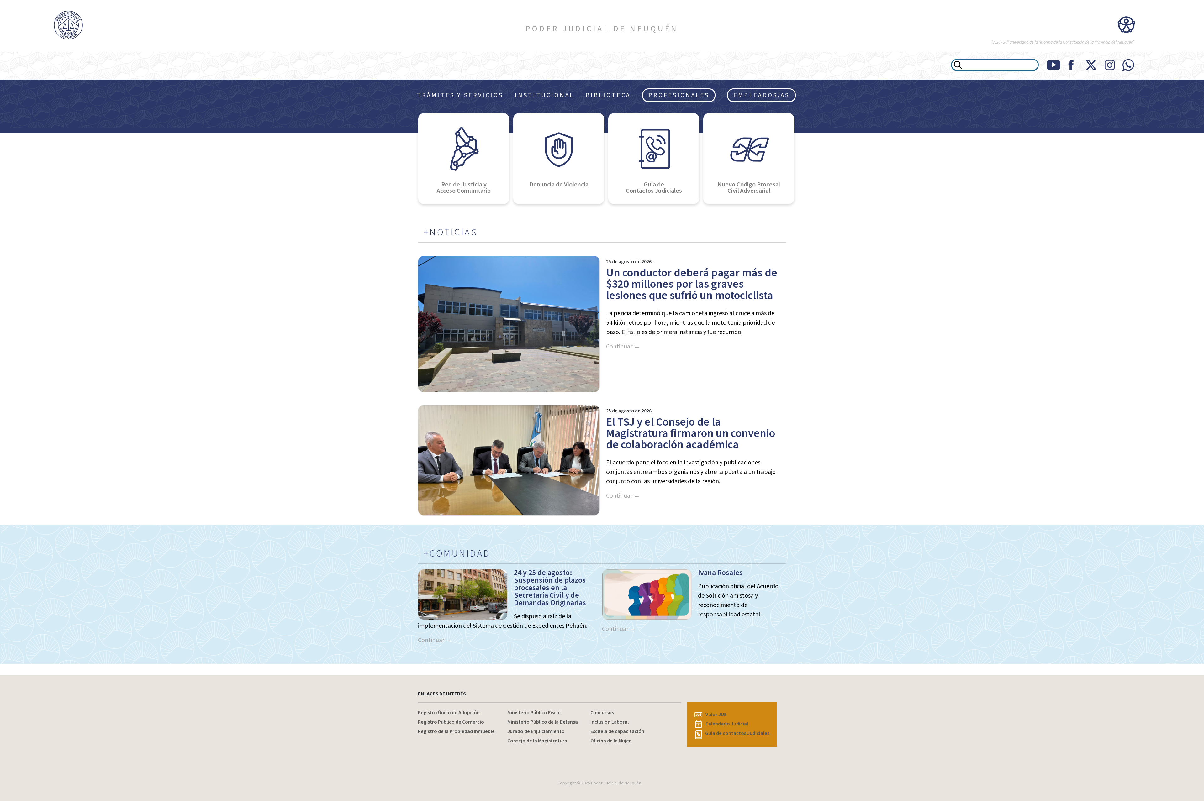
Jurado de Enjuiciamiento (536, 731)
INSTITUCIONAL (544, 95)
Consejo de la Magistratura (537, 740)
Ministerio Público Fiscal (534, 712)
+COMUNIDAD (457, 553)
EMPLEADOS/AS (761, 95)
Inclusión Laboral (609, 722)
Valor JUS (716, 714)
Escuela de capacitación (617, 731)
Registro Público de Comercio (451, 722)
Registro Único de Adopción (449, 712)
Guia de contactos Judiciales (737, 733)
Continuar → (623, 346)
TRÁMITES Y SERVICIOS (460, 95)
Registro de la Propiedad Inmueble (456, 731)
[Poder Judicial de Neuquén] (100, 25)
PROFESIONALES (678, 95)
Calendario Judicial (726, 723)
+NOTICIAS (451, 232)
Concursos (602, 712)
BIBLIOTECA (608, 95)
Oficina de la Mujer (610, 740)
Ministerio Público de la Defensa (542, 722)
